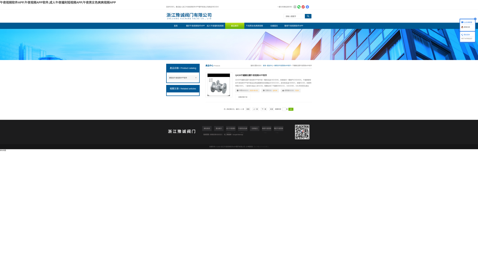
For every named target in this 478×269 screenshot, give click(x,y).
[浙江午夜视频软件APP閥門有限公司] (222, 16)
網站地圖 (3, 150)
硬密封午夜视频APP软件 (178, 78)
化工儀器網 (227, 134)
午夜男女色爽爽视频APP (254, 27)
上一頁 (255, 109)
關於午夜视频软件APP (195, 26)
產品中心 (270, 66)
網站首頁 (207, 128)
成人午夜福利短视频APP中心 (215, 27)
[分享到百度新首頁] (307, 7)
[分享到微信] (299, 7)
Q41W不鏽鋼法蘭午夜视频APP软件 (251, 75)
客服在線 (467, 27)
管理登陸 (206, 134)
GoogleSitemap (238, 134)
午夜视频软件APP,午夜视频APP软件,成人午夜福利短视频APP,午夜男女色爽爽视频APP (58, 2)
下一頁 (264, 109)
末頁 (271, 109)
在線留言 (274, 26)
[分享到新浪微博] (303, 7)
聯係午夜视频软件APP (293, 26)
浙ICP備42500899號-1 (261, 147)
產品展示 (235, 26)
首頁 (176, 26)
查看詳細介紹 (242, 97)
